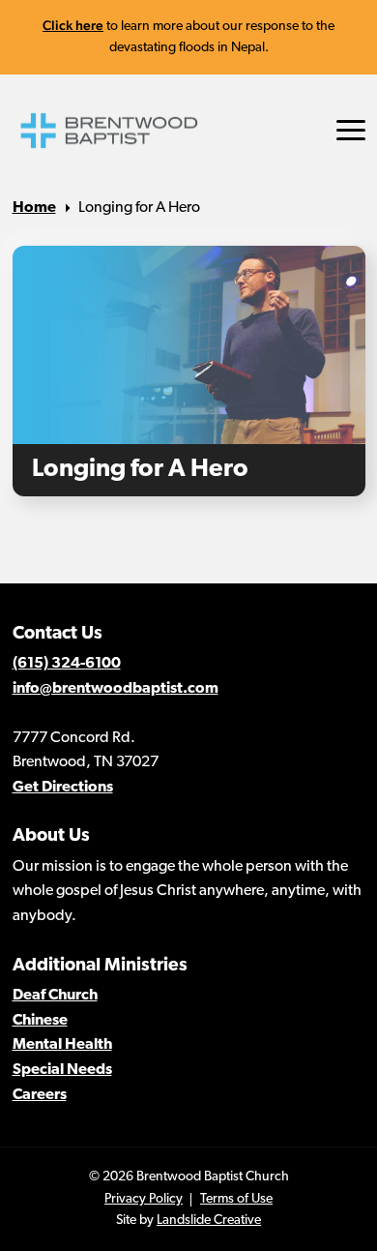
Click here (73, 25)
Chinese (40, 1020)
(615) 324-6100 (67, 663)
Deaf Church (55, 995)
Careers (40, 1095)
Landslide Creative (209, 1220)
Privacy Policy (143, 1199)
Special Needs (62, 1070)
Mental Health (62, 1045)
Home (34, 208)
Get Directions (63, 787)
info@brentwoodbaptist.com (115, 689)
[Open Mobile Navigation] (350, 130)
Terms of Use (236, 1199)
